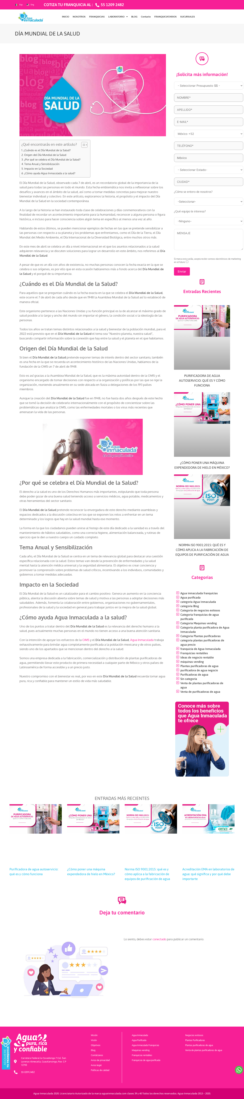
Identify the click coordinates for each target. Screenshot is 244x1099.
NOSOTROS (79, 16)
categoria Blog (189, 606)
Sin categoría (188, 678)
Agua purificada (190, 597)
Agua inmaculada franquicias (199, 593)
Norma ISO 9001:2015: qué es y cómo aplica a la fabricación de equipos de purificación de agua (202, 549)
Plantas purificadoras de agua (199, 666)
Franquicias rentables (194, 653)
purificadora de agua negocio (199, 670)
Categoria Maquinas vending (198, 623)
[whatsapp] (239, 1070)
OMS (85, 640)
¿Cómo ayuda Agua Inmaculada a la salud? (49, 173)
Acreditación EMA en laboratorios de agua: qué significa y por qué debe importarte (208, 874)
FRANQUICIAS (97, 16)
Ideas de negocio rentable (197, 657)
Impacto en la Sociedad (38, 168)
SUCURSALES (187, 16)
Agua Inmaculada (142, 640)
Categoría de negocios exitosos (200, 610)
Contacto (146, 16)
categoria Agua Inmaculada (198, 601)
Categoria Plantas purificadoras (200, 636)
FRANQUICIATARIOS (165, 16)
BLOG (134, 16)
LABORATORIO (116, 16)
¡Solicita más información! (202, 74)
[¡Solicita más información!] (202, 58)
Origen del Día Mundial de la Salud (45, 155)
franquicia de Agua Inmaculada (200, 648)
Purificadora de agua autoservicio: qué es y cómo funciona (202, 380)
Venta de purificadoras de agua (200, 691)
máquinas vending (192, 661)
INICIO (65, 16)
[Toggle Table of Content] (83, 145)
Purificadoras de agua (194, 674)
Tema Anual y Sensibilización (41, 164)
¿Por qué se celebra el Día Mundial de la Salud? (52, 159)
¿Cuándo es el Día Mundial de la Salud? (47, 150)
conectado (159, 939)
